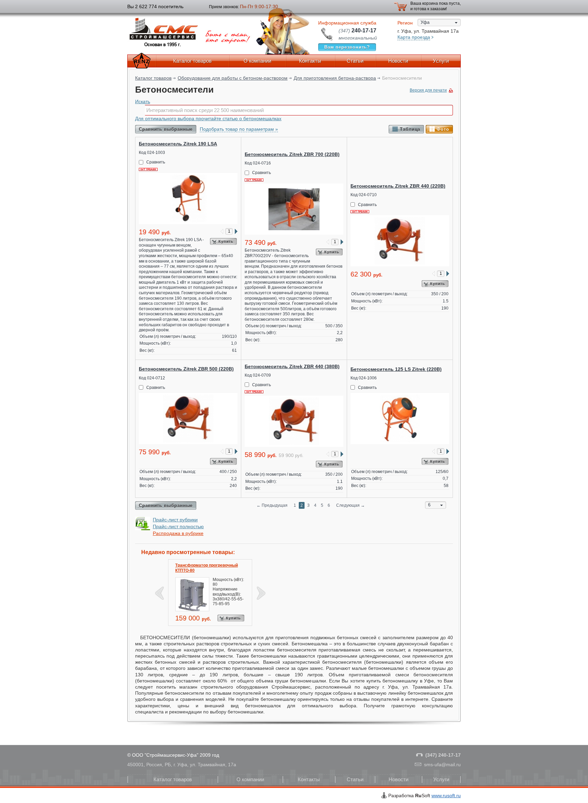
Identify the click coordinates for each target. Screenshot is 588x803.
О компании (257, 61)
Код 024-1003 (152, 152)
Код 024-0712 (152, 378)
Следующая (350, 505)
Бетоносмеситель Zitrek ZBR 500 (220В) (186, 369)
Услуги (441, 61)
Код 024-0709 (258, 375)
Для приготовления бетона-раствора (335, 78)
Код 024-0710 (363, 194)
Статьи (355, 61)
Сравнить (155, 162)
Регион (405, 23)
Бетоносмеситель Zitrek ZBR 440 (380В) (292, 366)
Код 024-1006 (363, 378)
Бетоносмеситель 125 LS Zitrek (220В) (396, 369)
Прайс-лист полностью (178, 526)
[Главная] (142, 61)
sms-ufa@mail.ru (442, 764)
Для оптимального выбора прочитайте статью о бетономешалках (208, 118)
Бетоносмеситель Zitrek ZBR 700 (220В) (292, 154)
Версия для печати (428, 90)
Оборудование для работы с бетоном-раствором (233, 78)
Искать (142, 101)
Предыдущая (272, 505)
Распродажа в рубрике (178, 533)
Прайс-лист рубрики (175, 519)
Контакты (310, 61)
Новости (398, 61)
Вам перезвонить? (347, 47)
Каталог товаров (192, 61)
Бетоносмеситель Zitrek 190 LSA (178, 143)
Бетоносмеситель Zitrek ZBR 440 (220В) (397, 186)
